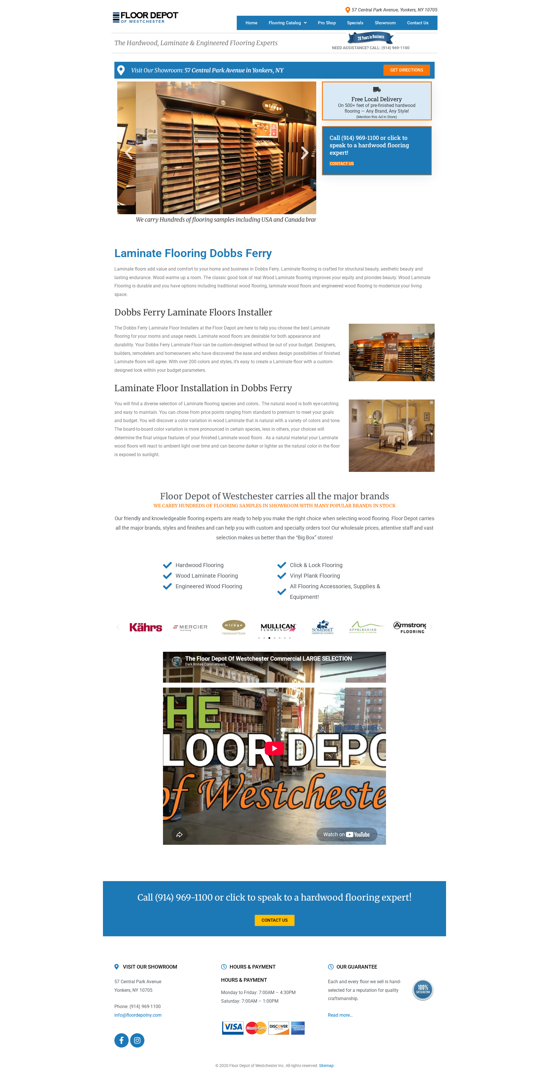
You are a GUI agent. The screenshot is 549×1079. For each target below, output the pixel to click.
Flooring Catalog (285, 22)
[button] (128, 153)
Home (251, 22)
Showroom (385, 22)
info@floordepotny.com (138, 1015)
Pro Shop (327, 22)
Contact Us (418, 22)
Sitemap (326, 1065)
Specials (355, 22)
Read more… (340, 1015)
